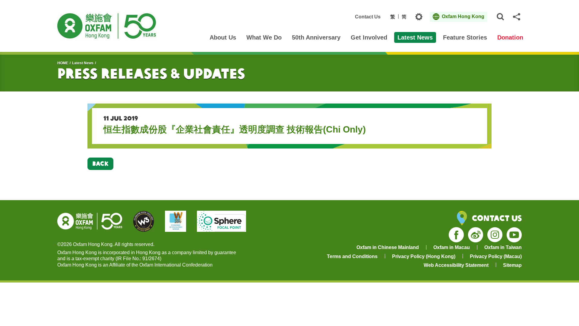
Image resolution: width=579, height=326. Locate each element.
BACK (100, 163)
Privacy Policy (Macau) (496, 256)
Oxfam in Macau (451, 247)
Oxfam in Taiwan (503, 247)
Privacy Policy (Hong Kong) (423, 256)
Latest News (82, 63)
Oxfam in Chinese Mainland (387, 247)
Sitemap (512, 265)
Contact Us (368, 16)
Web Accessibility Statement (456, 265)
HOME (62, 63)
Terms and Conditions (352, 256)
